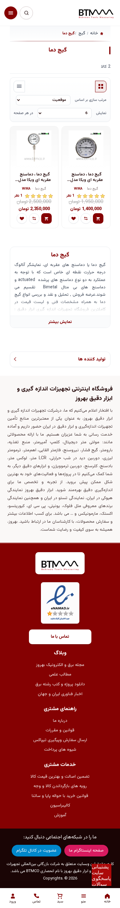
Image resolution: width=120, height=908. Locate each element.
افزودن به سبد (98, 218)
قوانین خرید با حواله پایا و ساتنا (60, 796)
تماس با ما (60, 636)
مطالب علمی (60, 674)
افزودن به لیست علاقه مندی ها (73, 218)
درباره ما (60, 721)
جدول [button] (101, 86)
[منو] (10, 12)
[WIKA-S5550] (34, 147)
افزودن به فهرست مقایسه (86, 218)
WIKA (78, 189)
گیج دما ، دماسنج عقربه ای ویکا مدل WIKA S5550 (34, 177)
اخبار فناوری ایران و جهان (60, 694)
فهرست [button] (19, 86)
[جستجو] (26, 12)
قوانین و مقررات (60, 730)
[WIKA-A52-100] (86, 147)
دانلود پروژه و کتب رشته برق (60, 684)
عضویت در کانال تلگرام (36, 850)
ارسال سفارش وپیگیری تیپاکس (60, 740)
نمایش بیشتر (60, 322)
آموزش (60, 815)
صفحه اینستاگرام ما (86, 850)
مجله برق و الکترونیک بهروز (60, 665)
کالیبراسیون (60, 805)
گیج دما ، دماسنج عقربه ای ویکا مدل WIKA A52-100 (86, 177)
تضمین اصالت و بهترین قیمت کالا (60, 776)
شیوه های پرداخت (60, 749)
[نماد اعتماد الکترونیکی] (60, 603)
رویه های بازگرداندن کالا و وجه (60, 786)
